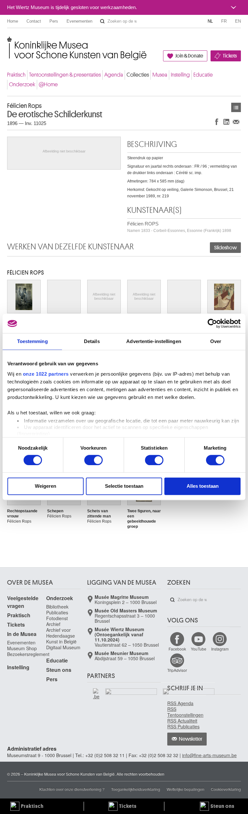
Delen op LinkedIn (226, 121)
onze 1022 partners (46, 374)
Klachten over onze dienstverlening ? (72, 789)
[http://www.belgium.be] (96, 694)
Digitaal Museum (63, 647)
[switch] (93, 460)
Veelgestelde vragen (22, 602)
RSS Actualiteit (182, 721)
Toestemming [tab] (32, 341)
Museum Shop (22, 648)
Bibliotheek (57, 607)
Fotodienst (57, 618)
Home (12, 21)
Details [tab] (92, 341)
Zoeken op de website (102, 21)
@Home (48, 84)
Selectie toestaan (124, 486)
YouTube (198, 649)
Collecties (138, 75)
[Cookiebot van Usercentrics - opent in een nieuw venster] (212, 323)
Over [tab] (215, 341)
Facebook (177, 649)
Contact (33, 21)
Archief (53, 624)
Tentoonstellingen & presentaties (65, 75)
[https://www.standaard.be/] (189, 701)
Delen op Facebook (217, 121)
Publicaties (57, 612)
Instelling (180, 75)
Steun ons (58, 669)
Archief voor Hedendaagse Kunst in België (61, 635)
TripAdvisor (177, 670)
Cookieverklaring (226, 789)
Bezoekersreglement (28, 654)
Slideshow (225, 247)
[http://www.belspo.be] (87, 691)
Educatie (203, 75)
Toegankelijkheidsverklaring (135, 789)
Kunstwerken (236, 107)
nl (210, 21)
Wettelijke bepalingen (185, 789)
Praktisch (16, 75)
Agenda (113, 75)
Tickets (230, 55)
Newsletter (190, 739)
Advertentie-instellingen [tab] (153, 341)
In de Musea (21, 634)
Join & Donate (189, 55)
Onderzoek (22, 84)
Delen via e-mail (236, 121)
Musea (159, 75)
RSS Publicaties (183, 726)
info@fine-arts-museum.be (209, 755)
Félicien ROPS (179, 227)
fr (224, 21)
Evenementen (79, 21)
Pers (53, 21)
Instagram (220, 649)
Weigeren (45, 486)
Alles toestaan (203, 486)
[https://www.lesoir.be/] (131, 693)
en (238, 21)
